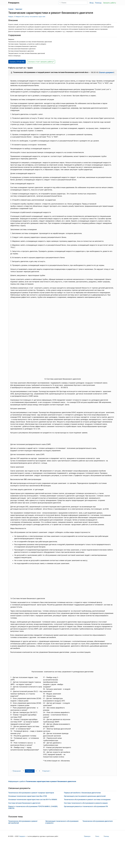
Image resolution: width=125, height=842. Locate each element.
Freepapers (22, 836)
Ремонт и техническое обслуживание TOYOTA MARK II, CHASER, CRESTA (33, 807)
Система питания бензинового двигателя (24, 803)
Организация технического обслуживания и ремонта (61, 822)
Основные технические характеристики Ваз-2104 (27, 796)
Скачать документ (106, 72)
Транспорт (18, 9)
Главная (10, 9)
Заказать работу (109, 3)
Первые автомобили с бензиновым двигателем (82, 793)
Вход (91, 3)
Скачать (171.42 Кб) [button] (17, 62)
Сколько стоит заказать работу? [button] (41, 62)
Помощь (98, 3)
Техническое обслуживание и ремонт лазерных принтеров (31, 793)
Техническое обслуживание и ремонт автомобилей (23, 822)
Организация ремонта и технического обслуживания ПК (86, 806)
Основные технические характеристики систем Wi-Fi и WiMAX (32, 799)
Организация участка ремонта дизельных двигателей (85, 796)
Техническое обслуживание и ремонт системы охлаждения (87, 799)
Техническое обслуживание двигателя (98, 821)
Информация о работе (42, 781)
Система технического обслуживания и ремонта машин (86, 803)
